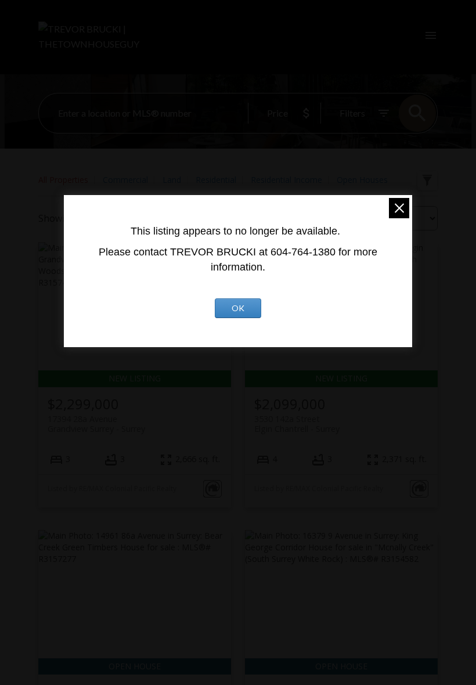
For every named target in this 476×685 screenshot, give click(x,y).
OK (238, 308)
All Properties (63, 179)
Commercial (125, 179)
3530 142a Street (297, 423)
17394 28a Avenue (96, 423)
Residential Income (286, 179)
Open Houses (362, 179)
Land (172, 179)
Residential (216, 179)
